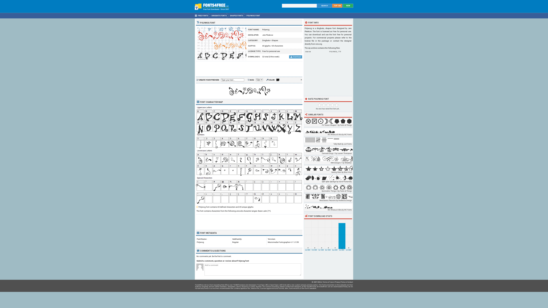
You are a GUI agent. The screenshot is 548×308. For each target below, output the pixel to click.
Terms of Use (328, 282)
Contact (350, 282)
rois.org (319, 44)
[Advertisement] (249, 69)
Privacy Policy (340, 282)
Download (297, 57)
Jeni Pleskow (267, 35)
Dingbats (266, 40)
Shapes (275, 40)
